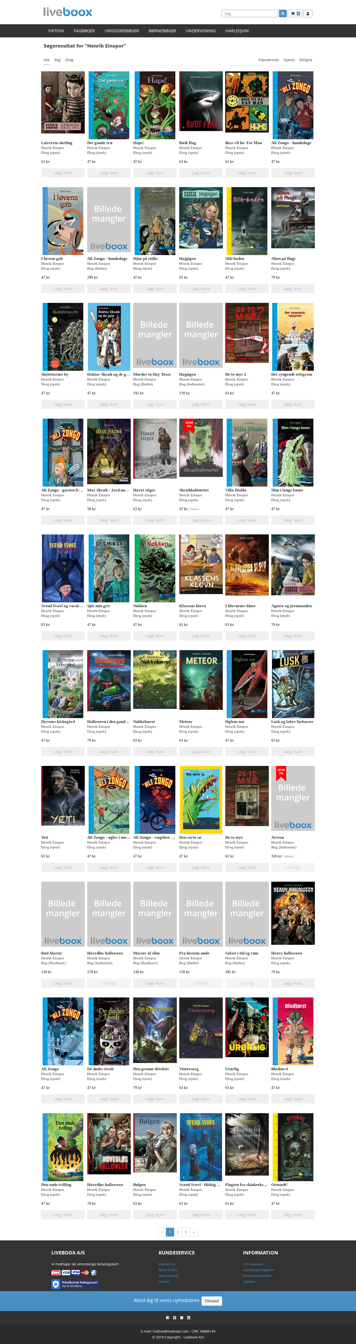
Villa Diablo (236, 490)
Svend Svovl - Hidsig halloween (207, 1184)
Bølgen (139, 1184)
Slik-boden (234, 258)
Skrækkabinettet (194, 490)
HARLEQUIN (237, 30)
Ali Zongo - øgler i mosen (109, 837)
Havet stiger (144, 490)
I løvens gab (52, 258)
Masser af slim (146, 953)
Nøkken (140, 606)
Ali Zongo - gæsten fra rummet (68, 490)
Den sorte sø (190, 837)
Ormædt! (279, 1184)
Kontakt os (167, 1264)
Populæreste (268, 60)
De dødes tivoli (100, 1069)
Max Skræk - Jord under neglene (116, 490)
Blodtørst (279, 1069)
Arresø (277, 837)
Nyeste (289, 60)
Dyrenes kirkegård (58, 721)
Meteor (186, 721)
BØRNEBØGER (162, 30)
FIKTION (56, 30)
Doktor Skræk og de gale (109, 374)
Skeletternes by (55, 374)
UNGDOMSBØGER (122, 30)
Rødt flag (187, 143)
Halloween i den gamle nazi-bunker (118, 721)
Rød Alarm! (51, 953)
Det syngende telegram (291, 374)
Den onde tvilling (56, 1184)
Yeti (44, 837)
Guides (164, 1281)
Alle (47, 60)
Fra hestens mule (194, 953)
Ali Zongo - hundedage (291, 143)
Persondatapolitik (257, 1275)
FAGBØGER (84, 30)
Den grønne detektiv (151, 1069)
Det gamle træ (100, 143)
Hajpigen (187, 258)
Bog (57, 60)
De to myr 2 (235, 374)
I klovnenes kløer (240, 606)
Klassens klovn (192, 606)
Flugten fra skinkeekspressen (251, 1184)
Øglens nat (234, 721)
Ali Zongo (50, 1069)
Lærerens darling (56, 143)
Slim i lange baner (287, 490)
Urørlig (232, 1069)
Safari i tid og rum (241, 953)
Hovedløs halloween (105, 953)
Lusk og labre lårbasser (292, 721)
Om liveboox (253, 1264)
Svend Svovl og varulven (63, 606)
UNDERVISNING (201, 30)
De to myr (234, 837)
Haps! (138, 143)
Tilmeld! (212, 1301)
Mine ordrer (168, 1270)
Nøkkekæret (144, 721)
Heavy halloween (286, 953)
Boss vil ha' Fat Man (243, 143)
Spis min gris (98, 606)
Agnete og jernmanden (291, 606)
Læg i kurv (63, 172)
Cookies (249, 1281)
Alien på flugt (283, 258)
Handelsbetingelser (259, 1270)
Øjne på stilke (145, 258)
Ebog (69, 60)
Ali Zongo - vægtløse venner (158, 837)
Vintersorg (189, 1069)
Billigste (306, 60)
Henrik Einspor (52, 148)
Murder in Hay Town (151, 374)
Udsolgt (293, 867)
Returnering (168, 1275)
